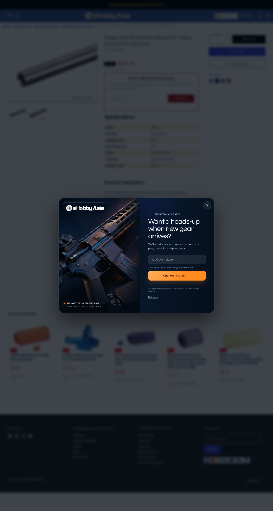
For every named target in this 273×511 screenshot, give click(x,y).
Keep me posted (174, 275)
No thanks (153, 297)
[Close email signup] (207, 205)
